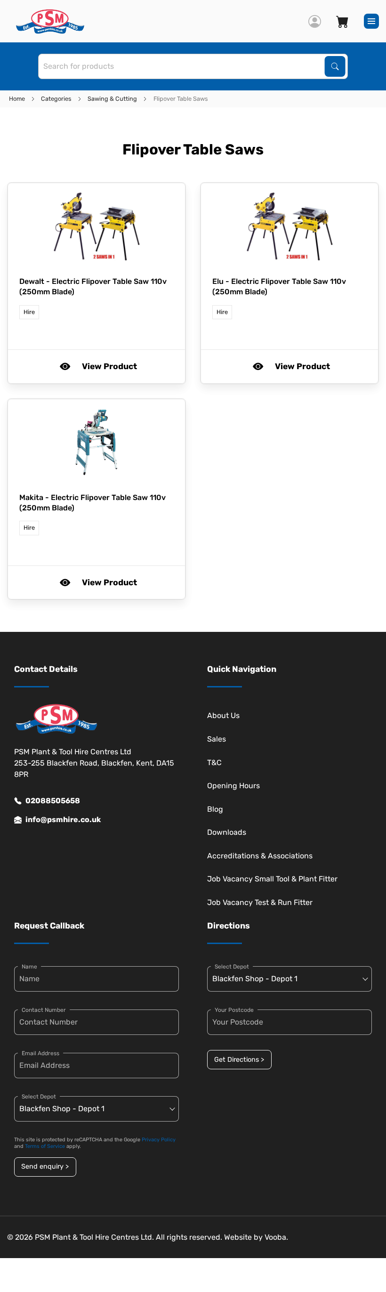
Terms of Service (45, 1146)
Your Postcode (234, 1010)
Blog (215, 809)
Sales (216, 739)
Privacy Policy (159, 1140)
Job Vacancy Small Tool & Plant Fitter (272, 878)
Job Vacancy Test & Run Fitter (260, 902)
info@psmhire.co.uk (63, 819)
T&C (214, 762)
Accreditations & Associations (260, 855)
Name (29, 966)
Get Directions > (239, 1060)
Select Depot (39, 1096)
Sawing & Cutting (112, 98)
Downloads (226, 832)
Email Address (40, 1053)
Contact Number (44, 1010)
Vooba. (276, 1237)
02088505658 (52, 800)
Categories (56, 98)
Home (17, 98)
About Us (223, 715)
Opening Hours (233, 785)
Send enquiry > (45, 1167)
